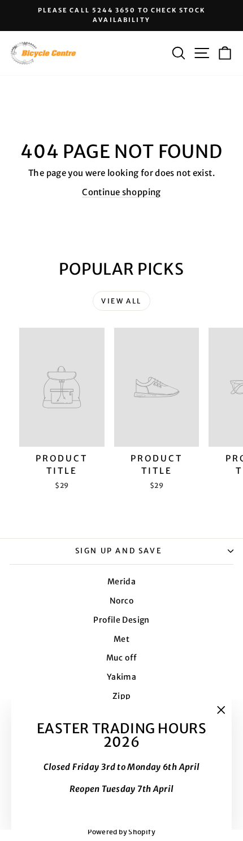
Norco (121, 601)
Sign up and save (119, 551)
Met (121, 639)
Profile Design (121, 620)
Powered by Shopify (121, 831)
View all (121, 301)
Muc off (121, 658)
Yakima (121, 677)
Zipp (121, 696)
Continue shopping (121, 192)
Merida (121, 581)
